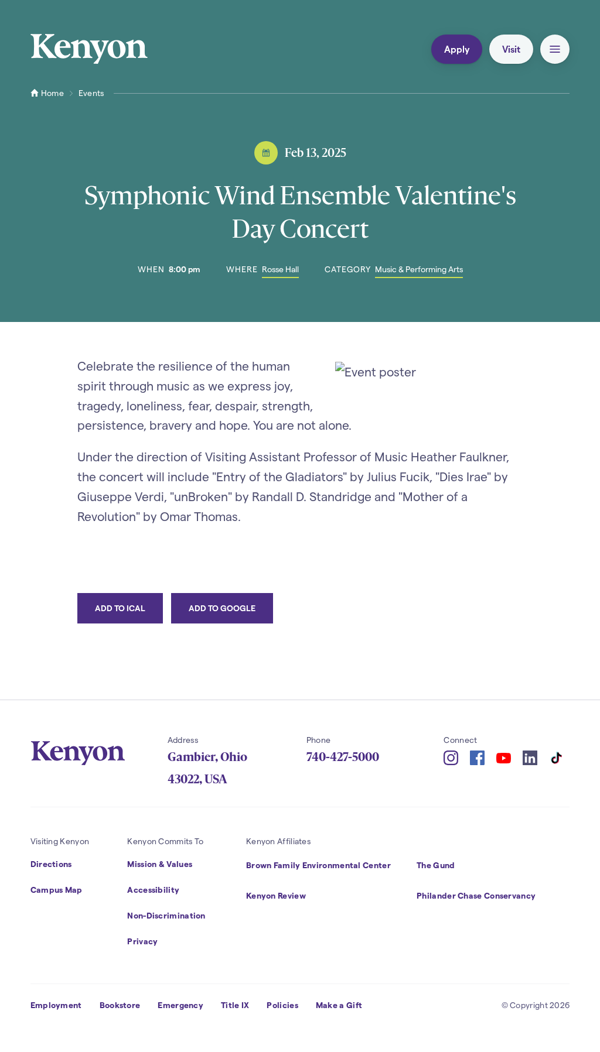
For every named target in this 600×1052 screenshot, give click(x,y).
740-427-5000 (342, 757)
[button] (555, 49)
